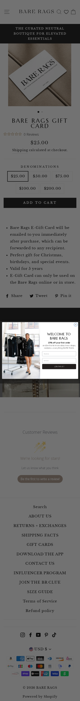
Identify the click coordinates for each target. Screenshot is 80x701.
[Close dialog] (75, 324)
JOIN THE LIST (59, 366)
